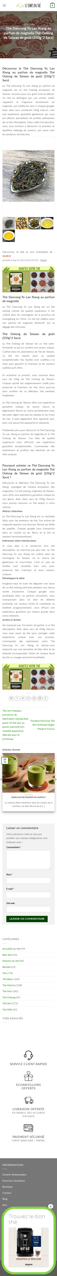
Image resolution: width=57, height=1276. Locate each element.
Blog (4, 1199)
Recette (6, 967)
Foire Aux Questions (13, 1181)
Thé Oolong (28, 24)
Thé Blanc (7, 979)
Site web (10, 903)
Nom (9, 874)
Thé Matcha (9, 985)
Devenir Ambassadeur (14, 1174)
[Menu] (4, 5)
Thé (4, 973)
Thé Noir (7, 991)
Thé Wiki (7, 1009)
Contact (6, 1193)
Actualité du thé (11, 949)
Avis (4, 1205)
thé (22, 252)
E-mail (10, 889)
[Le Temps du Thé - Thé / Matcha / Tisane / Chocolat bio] (28, 5)
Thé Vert (7, 1003)
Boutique (7, 1187)
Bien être (7, 955)
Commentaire (13, 847)
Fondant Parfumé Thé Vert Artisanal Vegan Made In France (43, 725)
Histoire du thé (10, 961)
